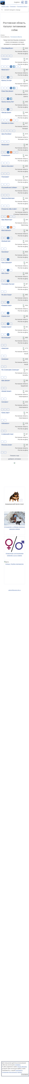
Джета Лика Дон (7, 166)
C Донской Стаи (7, 434)
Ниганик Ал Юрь (7, 123)
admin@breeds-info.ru (14, 590)
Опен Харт (5, 412)
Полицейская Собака (9, 187)
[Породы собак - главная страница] (2, 2)
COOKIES (17, 1065)
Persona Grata (6, 445)
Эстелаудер (6, 337)
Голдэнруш (6, 155)
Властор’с (5, 69)
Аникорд (5, 359)
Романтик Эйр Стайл (9, 209)
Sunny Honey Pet (7, 101)
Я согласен (24, 1074)
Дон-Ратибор (6, 134)
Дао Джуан (5, 380)
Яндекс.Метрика (22, 1066)
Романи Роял (6, 305)
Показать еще (14, 455)
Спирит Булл (6, 327)
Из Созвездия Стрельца (10, 369)
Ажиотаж (5, 348)
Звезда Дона (6, 112)
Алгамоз (5, 402)
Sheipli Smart (6, 391)
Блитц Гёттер (6, 80)
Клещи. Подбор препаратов (14, 564)
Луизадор (5, 177)
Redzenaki (5, 144)
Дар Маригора (7, 219)
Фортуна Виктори (8, 198)
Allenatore (5, 423)
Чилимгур (5, 59)
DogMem (17, 2)
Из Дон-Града (6, 294)
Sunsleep (5, 252)
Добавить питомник (14, 459)
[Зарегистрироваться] (22, 2)
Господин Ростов (8, 284)
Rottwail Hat (6, 241)
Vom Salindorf (6, 262)
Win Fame (5, 273)
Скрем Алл (5, 316)
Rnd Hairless (6, 230)
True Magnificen (7, 48)
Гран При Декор (7, 91)
